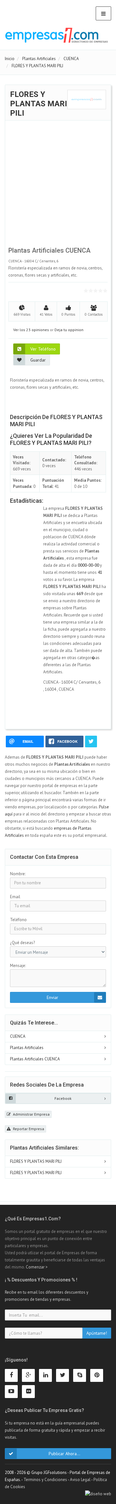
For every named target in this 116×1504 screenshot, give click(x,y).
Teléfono (18, 919)
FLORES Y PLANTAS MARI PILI (36, 1161)
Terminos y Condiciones (45, 1479)
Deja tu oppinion (68, 329)
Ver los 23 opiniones (31, 329)
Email (15, 896)
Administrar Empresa (31, 1114)
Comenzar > (37, 1267)
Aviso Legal (80, 1479)
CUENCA (17, 1036)
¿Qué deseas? (22, 942)
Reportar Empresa (28, 1128)
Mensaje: (18, 965)
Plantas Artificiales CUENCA (35, 1059)
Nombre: (17, 874)
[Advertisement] (58, 185)
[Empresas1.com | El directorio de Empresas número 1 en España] (56, 35)
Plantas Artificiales (27, 1047)
